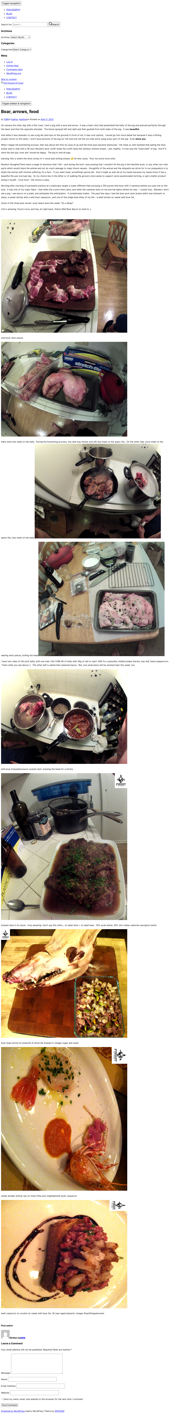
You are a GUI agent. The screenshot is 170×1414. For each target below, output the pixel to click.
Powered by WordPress (13, 1411)
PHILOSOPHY (13, 10)
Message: (5, 1373)
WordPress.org (13, 73)
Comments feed (14, 69)
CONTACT (11, 17)
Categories (6, 49)
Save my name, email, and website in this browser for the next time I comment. (43, 1399)
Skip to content (9, 79)
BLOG (9, 14)
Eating (14, 119)
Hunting (23, 119)
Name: (4, 1379)
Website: (5, 1392)
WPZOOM (59, 1411)
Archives (5, 37)
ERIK (6, 119)
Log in (9, 62)
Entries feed (12, 65)
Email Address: (8, 1386)
